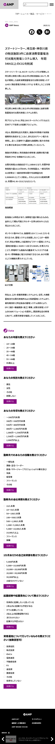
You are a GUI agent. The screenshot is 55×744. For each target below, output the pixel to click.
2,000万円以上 (12, 440)
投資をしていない (13, 680)
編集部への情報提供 (19, 723)
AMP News (14, 25)
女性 (8, 388)
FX (7, 665)
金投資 (9, 669)
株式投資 (10, 650)
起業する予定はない (15, 621)
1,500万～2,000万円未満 (17, 436)
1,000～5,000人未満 (15, 525)
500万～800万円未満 (15, 425)
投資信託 (10, 646)
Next (51, 739)
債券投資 (10, 673)
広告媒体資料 (36, 723)
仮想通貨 (10, 658)
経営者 (9, 477)
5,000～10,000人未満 (16, 529)
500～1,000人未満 (14, 521)
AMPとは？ (15, 719)
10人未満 (10, 506)
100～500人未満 (13, 517)
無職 (8, 540)
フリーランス (11, 480)
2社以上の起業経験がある (17, 613)
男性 (8, 384)
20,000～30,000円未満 (16, 573)
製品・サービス (37, 13)
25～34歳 (10, 347)
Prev (4, 739)
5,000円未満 (11, 561)
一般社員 (10, 461)
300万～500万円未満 (15, 421)
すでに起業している (14, 610)
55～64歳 (10, 359)
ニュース (25, 13)
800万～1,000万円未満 (16, 428)
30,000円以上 (12, 577)
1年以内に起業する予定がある (19, 606)
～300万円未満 (13, 417)
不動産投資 (11, 661)
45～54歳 (10, 355)
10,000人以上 (12, 532)
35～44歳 (10, 351)
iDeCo (9, 654)
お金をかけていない (14, 581)
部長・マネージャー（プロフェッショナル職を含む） (26, 469)
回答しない (11, 396)
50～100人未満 (13, 513)
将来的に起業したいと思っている (20, 602)
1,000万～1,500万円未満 (17, 432)
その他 (9, 392)
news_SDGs (13, 22)
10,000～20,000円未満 (16, 569)
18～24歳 (10, 344)
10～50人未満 (12, 509)
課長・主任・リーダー (15, 465)
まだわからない (13, 617)
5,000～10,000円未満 (16, 565)
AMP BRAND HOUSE (20, 727)
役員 (8, 473)
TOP (17, 13)
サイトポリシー (37, 719)
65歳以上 (10, 363)
